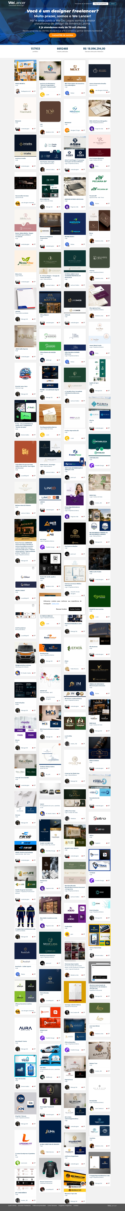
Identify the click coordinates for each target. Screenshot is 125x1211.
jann (72, 934)
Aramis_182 (98, 503)
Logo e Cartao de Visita (95, 160)
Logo (16, 85)
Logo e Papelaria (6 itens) (96, 122)
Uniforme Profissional (46, 1183)
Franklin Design (99, 465)
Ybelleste (73, 818)
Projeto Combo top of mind (47, 845)
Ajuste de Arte (93, 85)
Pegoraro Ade (99, 128)
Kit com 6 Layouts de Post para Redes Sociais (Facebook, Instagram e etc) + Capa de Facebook (75, 967)
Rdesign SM (49, 207)
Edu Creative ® (75, 1012)
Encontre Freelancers (24, 1205)
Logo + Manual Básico (46, 279)
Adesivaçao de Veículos (22, 667)
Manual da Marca (20, 629)
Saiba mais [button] (55, 603)
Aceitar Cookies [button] (75, 609)
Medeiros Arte (50, 132)
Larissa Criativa (50, 169)
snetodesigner (25, 128)
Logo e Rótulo (19, 275)
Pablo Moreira (75, 669)
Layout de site (19, 197)
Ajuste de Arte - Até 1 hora (96, 197)
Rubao (72, 93)
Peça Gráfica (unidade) (21, 313)
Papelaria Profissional (95, 990)
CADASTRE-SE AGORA (62, 35)
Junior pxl (73, 477)
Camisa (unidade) (20, 930)
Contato (75, 1205)
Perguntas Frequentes (65, 1205)
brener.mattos (25, 435)
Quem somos (12, 1205)
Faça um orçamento (101, 3)
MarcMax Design (50, 851)
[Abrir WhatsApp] (4, 1206)
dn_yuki (48, 774)
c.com (47, 94)
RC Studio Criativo (26, 673)
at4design (48, 360)
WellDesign (49, 1077)
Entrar (113, 3)
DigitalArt (97, 843)
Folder (17, 704)
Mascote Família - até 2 (46, 692)
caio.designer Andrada (101, 90)
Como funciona (52, 1205)
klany (96, 166)
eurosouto (24, 1163)
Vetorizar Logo (19, 388)
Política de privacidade (39, 1205)
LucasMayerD (25, 475)
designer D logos (75, 130)
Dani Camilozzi (99, 1108)
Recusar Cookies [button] (61, 609)
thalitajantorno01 (26, 91)
